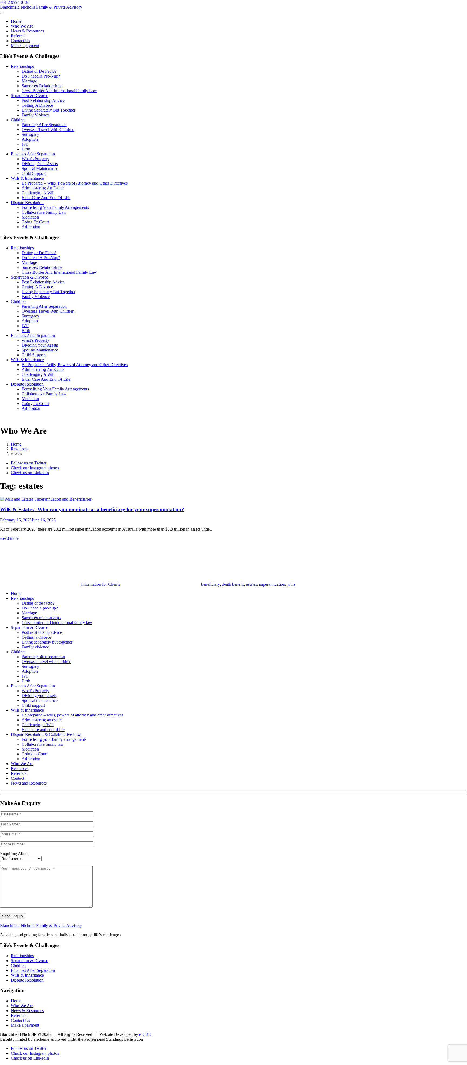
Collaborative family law (43, 744)
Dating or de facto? (38, 603)
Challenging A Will (38, 192)
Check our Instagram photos (35, 467)
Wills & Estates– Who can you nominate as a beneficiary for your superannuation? (92, 509)
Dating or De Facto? (39, 71)
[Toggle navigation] (2, 13)
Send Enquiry (12, 916)
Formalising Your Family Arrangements (55, 207)
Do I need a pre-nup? (40, 608)
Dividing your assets (39, 695)
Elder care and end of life (43, 729)
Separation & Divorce (29, 95)
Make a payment (25, 45)
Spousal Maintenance (40, 168)
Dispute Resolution (27, 202)
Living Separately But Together (48, 110)
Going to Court (35, 754)
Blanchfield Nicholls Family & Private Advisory (41, 7)
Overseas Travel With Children (48, 129)
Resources (19, 768)
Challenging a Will (38, 724)
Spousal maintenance (40, 700)
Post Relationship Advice (43, 100)
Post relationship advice (42, 632)
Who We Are (22, 26)
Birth (26, 149)
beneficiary (210, 584)
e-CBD (145, 1034)
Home (16, 21)
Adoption (30, 139)
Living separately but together (47, 642)
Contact (17, 778)
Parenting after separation (43, 656)
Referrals (18, 36)
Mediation (30, 217)
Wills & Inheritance (27, 178)
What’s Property (35, 158)
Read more (9, 538)
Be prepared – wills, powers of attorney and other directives (72, 715)
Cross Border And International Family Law (59, 90)
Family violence (35, 647)
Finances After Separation (33, 154)
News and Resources (29, 783)
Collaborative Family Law (44, 212)
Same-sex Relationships (42, 85)
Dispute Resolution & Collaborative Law (46, 734)
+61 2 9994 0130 (14, 2)
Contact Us (20, 40)
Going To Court (35, 222)
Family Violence (36, 115)
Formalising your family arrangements (54, 739)
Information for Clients (100, 584)
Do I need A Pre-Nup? (41, 76)
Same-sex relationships (41, 617)
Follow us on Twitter (28, 463)
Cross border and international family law (57, 622)
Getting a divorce (36, 637)
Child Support (34, 173)
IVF (25, 144)
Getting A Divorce (37, 105)
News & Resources (27, 31)
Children (18, 120)
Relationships (22, 66)
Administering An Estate (43, 188)
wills (291, 584)
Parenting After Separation (44, 124)
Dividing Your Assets (40, 163)
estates (251, 584)
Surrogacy (30, 134)
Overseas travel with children (46, 661)
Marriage (29, 81)
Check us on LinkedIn (30, 472)
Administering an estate (42, 720)
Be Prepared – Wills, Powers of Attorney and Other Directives (75, 183)
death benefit (233, 584)
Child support (33, 705)
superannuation (272, 584)
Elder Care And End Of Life (46, 197)
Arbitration (31, 227)
